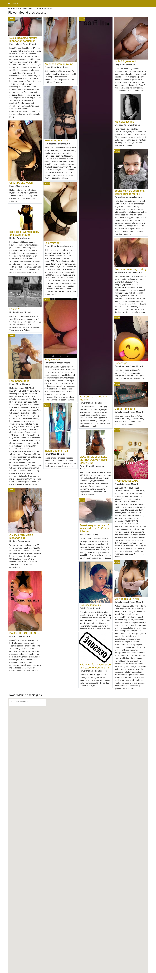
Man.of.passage (124, 121)
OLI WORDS (13, 3)
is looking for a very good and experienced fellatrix (95, 666)
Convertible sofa (125, 408)
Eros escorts (13, 8)
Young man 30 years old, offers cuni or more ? (130, 192)
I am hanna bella (19, 380)
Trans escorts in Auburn (19, 330)
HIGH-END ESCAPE (126, 480)
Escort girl (121, 363)
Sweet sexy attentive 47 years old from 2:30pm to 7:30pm (95, 528)
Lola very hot (52, 242)
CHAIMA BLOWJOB (21, 182)
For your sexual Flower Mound (93, 398)
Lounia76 (14, 309)
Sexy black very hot (127, 598)
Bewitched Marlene (56, 140)
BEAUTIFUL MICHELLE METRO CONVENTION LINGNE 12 (93, 459)
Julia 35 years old (125, 61)
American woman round (58, 64)
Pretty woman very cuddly (131, 269)
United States (28, 8)
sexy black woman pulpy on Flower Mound (24, 233)
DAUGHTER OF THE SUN (24, 633)
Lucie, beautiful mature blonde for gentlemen (23, 39)
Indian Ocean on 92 (56, 450)
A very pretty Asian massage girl (21, 536)
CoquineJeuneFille (91, 605)
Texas (38, 8)
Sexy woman (52, 359)
